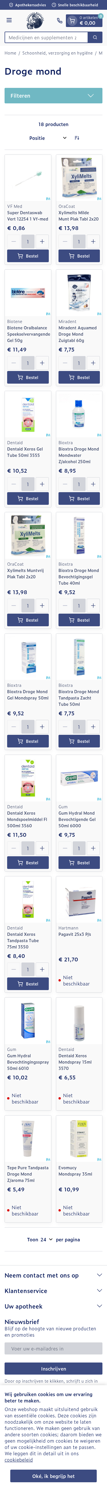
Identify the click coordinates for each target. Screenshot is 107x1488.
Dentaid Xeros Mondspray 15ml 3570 (75, 1061)
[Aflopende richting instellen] (76, 138)
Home (10, 53)
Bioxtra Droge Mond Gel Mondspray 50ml (28, 694)
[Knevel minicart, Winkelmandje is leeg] (72, 21)
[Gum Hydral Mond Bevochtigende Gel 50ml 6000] (79, 778)
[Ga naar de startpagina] (35, 20)
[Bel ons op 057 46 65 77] (59, 21)
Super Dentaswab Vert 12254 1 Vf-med (27, 215)
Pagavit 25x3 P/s (74, 934)
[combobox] (46, 37)
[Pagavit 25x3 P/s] (79, 899)
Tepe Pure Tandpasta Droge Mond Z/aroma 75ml (28, 1173)
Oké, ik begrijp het (53, 1475)
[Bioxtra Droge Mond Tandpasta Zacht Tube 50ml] (79, 657)
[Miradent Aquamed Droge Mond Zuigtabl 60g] (79, 293)
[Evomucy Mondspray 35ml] (79, 1139)
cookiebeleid (19, 1459)
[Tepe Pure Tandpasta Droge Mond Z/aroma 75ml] (28, 1139)
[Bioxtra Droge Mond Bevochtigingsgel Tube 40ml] (79, 535)
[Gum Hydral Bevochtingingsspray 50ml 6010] (28, 1021)
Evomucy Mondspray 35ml (75, 1170)
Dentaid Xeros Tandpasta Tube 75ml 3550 (23, 940)
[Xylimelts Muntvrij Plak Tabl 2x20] (28, 535)
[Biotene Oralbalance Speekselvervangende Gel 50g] (28, 293)
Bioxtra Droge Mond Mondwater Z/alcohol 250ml (78, 455)
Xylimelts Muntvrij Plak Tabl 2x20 (25, 573)
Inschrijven (53, 1368)
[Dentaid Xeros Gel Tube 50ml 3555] (28, 414)
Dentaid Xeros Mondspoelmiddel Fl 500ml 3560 (27, 819)
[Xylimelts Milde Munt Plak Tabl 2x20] (79, 178)
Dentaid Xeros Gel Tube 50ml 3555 (25, 452)
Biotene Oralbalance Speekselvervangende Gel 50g (28, 333)
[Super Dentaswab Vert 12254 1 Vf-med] (28, 178)
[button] (53, 95)
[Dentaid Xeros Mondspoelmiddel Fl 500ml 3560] (28, 778)
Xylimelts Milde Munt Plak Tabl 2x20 (78, 215)
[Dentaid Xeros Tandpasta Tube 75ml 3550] (28, 899)
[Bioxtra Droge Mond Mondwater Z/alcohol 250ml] (79, 414)
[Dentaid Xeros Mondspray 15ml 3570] (79, 1021)
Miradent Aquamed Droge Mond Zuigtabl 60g (77, 333)
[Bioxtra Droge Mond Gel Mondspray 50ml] (28, 657)
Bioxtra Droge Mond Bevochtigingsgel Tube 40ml (78, 576)
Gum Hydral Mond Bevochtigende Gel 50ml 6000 (77, 819)
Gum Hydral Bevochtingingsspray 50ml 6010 (28, 1061)
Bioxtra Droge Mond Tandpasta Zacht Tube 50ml (78, 697)
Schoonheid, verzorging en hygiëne (57, 53)
